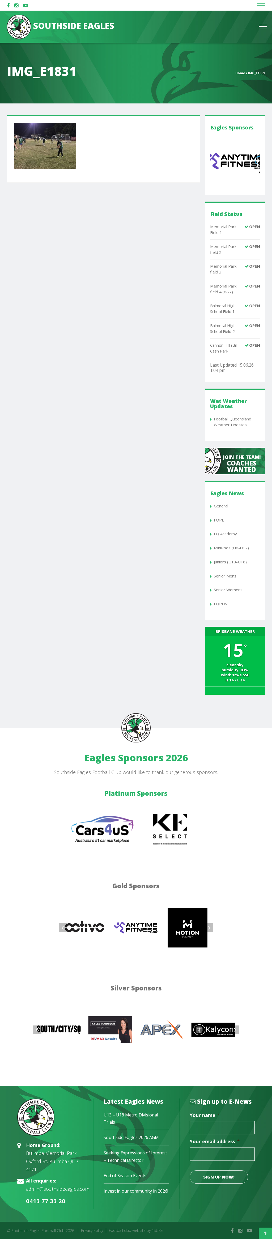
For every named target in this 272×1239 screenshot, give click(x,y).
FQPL (219, 520)
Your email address (215, 1141)
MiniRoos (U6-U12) (231, 547)
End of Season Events (125, 1176)
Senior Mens (225, 576)
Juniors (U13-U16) (230, 561)
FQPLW (221, 603)
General (221, 505)
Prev (63, 927)
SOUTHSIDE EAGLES (72, 25)
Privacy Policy (92, 1230)
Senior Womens (228, 589)
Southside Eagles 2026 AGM (131, 1137)
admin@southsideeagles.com (57, 1189)
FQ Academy (225, 533)
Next (209, 927)
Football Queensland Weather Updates (232, 421)
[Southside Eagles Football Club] (50, 1117)
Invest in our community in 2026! (136, 1191)
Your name (205, 1115)
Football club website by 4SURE (136, 1230)
